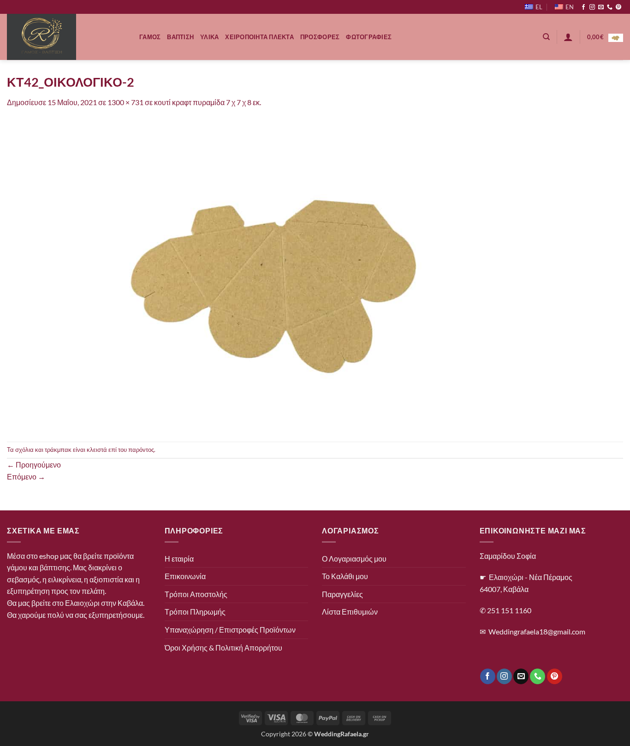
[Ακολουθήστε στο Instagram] (592, 7)
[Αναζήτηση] (546, 37)
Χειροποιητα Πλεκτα (259, 37)
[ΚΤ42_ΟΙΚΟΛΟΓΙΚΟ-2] (283, 273)
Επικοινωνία (185, 576)
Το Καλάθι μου (345, 576)
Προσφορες (319, 37)
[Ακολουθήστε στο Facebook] (583, 7)
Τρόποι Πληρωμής (195, 611)
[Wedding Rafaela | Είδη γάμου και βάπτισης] (66, 37)
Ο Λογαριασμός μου (354, 558)
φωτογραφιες (369, 37)
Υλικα (209, 37)
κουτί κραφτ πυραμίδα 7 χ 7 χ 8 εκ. (207, 102)
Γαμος (149, 37)
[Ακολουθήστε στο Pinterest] (618, 7)
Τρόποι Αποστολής (196, 594)
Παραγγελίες (342, 594)
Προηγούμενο (34, 464)
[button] (568, 37)
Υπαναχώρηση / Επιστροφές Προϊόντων (230, 629)
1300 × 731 (125, 102)
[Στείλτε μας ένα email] (601, 7)
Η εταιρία (179, 558)
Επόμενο (26, 476)
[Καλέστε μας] (609, 7)
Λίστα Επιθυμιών (350, 611)
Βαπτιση (180, 37)
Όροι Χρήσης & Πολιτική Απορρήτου (223, 647)
